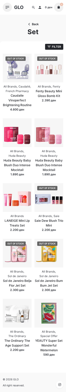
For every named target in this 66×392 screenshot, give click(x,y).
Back (35, 24)
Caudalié (24, 86)
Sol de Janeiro (17, 276)
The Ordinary (17, 336)
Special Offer (49, 336)
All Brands (10, 86)
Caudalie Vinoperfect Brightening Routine (17, 100)
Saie (56, 216)
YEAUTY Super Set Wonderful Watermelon (49, 345)
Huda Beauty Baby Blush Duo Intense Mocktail (17, 165)
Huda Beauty (17, 155)
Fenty (56, 86)
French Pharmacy (17, 91)
